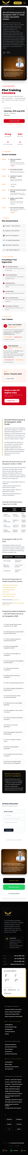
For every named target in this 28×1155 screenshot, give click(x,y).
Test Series (18, 3)
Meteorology (8, 1064)
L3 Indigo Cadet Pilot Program (13, 1108)
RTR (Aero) (6, 592)
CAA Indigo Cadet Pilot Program (13, 1099)
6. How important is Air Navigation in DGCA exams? (14, 661)
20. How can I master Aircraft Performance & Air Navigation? (12, 762)
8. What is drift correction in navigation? (12, 676)
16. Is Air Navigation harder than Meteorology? (13, 733)
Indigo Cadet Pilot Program (12, 1089)
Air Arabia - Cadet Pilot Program (14, 1084)
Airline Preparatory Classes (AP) (13, 1016)
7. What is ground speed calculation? (11, 669)
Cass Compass (9, 1049)
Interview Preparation (11, 1047)
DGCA (14, 599)
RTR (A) (7, 1034)
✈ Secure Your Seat (14, 121)
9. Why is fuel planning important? (14, 683)
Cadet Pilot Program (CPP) (12, 1014)
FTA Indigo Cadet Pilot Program (13, 1093)
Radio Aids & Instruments (12, 1066)
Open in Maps (10, 378)
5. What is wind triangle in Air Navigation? (12, 654)
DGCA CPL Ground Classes (10, 585)
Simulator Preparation (11, 1054)
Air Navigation (9, 1024)
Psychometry (8, 1051)
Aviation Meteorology (9, 589)
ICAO (17, 599)
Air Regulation (9, 1029)
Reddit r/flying (6, 604)
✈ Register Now (11, 400)
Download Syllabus (14, 893)
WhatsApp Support (14, 887)
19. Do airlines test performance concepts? (13, 755)
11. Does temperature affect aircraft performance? (12, 696)
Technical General (10, 1031)
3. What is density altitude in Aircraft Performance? (12, 640)
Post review (9, 830)
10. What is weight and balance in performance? (13, 689)
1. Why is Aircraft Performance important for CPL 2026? (12, 625)
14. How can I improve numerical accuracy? (13, 718)
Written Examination (10, 1044)
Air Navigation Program (9, 587)
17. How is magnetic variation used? (12, 740)
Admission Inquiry (14, 880)
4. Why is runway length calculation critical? (11, 647)
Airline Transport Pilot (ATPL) (12, 1012)
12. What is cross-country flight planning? (13, 704)
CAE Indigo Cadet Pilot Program (13, 1102)
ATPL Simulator (9, 1069)
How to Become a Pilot (9, 594)
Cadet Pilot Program (8, 596)
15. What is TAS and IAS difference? (11, 725)
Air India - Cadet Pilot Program (13, 1079)
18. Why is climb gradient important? (11, 747)
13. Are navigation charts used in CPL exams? (13, 711)
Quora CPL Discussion (18, 603)
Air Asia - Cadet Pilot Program (13, 1082)
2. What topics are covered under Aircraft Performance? (14, 632)
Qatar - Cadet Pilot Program (12, 1086)
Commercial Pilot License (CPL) (13, 1009)
